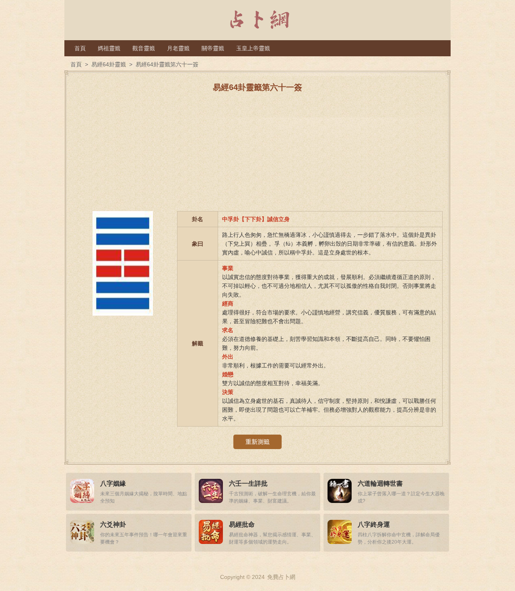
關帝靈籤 (213, 48)
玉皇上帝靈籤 (253, 48)
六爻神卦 (113, 524)
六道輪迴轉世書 (380, 483)
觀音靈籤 (143, 48)
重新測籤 (257, 441)
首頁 (80, 48)
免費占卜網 (281, 577)
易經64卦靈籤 (108, 64)
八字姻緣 (113, 483)
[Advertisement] (257, 154)
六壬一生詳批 (248, 483)
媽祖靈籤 (109, 48)
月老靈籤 (178, 48)
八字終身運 (374, 524)
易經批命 (242, 524)
